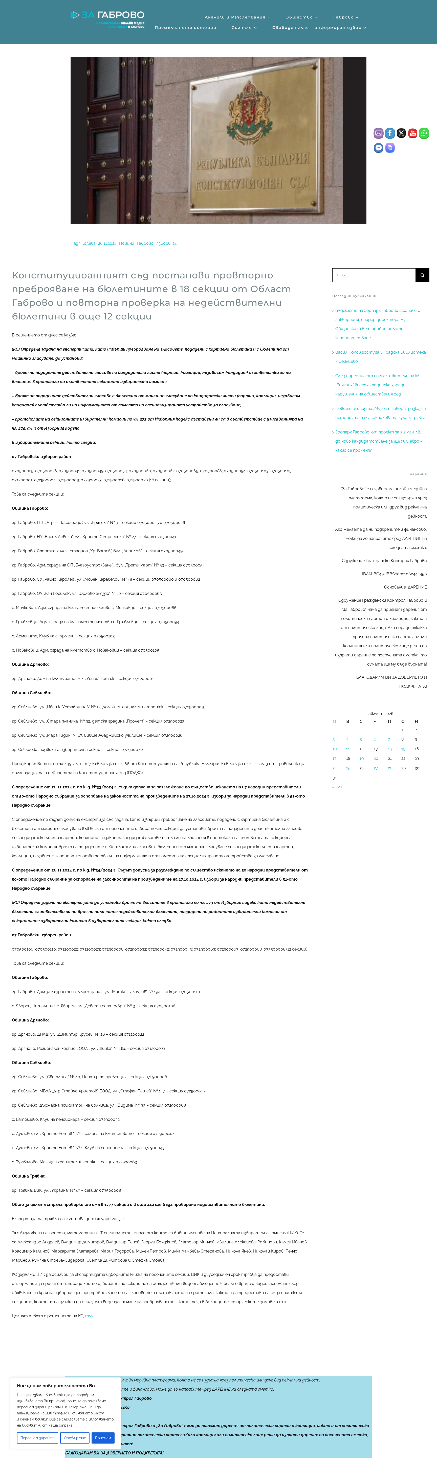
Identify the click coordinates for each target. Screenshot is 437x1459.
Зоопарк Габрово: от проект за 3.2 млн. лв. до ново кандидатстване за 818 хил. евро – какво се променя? (379, 441)
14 (390, 748)
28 (390, 768)
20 (376, 758)
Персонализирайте (37, 1438)
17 (335, 758)
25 (348, 768)
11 (348, 748)
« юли (337, 787)
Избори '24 (166, 243)
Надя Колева (83, 243)
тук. (89, 1316)
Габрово (145, 243)
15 (403, 748)
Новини (126, 243)
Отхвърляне (75, 1438)
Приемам (103, 1438)
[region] (65, 1413)
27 (376, 768)
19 (362, 758)
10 (335, 748)
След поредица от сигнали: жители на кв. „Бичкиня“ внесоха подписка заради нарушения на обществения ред (377, 384)
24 (335, 768)
